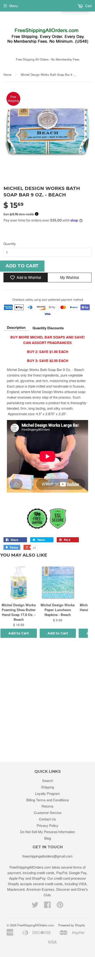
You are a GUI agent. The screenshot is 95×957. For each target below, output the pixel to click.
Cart (88, 5)
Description (16, 327)
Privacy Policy (47, 825)
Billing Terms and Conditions (47, 799)
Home (7, 74)
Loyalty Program (47, 793)
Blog (47, 838)
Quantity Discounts (48, 327)
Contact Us (47, 819)
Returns (47, 806)
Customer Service (47, 812)
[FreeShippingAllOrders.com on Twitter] (35, 906)
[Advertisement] (47, 700)
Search (47, 780)
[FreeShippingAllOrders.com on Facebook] (47, 906)
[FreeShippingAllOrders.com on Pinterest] (59, 906)
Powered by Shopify (71, 925)
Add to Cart (18, 633)
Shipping (47, 787)
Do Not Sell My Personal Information (47, 831)
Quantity (9, 243)
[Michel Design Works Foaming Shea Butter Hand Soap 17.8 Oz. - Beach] (18, 582)
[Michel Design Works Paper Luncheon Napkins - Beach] (58, 582)
